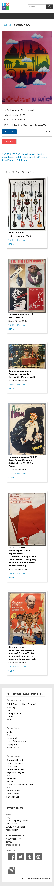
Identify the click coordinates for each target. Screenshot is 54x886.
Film (8, 710)
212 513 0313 (13, 844)
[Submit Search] (49, 6)
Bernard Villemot (14, 760)
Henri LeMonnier (14, 763)
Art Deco (10, 732)
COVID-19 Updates (15, 826)
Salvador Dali (12, 796)
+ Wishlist (9, 141)
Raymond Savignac (15, 772)
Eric (8, 787)
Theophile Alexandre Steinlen (20, 784)
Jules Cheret (12, 766)
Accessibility (12, 829)
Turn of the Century (16, 741)
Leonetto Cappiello (15, 769)
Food (9, 719)
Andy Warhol (12, 793)
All (10, 25)
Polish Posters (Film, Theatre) (21, 704)
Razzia (9, 781)
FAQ (8, 817)
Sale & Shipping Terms (17, 820)
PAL (8, 775)
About (9, 814)
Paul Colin (11, 778)
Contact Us (11, 823)
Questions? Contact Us (34, 125)
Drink (9, 735)
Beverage (11, 707)
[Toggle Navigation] (49, 15)
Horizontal (11, 738)
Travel (9, 716)
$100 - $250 (12, 747)
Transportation (13, 713)
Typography (12, 744)
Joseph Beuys (13, 790)
